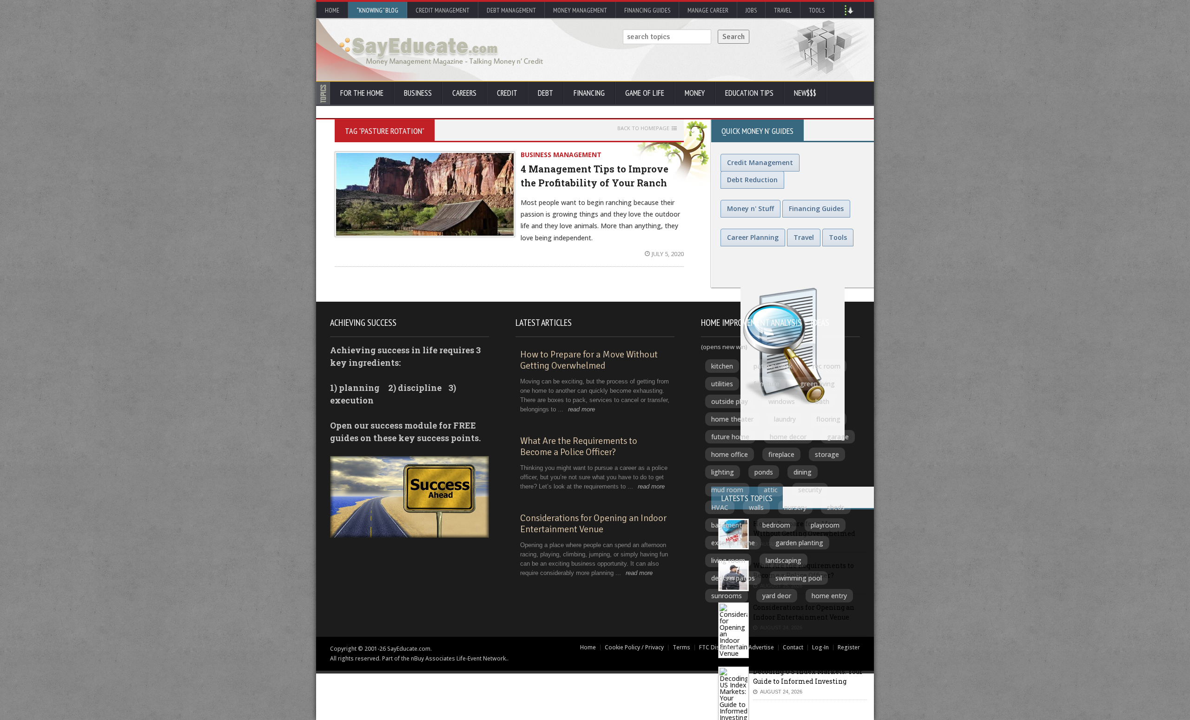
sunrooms (726, 595)
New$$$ (805, 93)
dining (802, 472)
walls (756, 507)
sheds (836, 507)
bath (822, 401)
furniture (767, 383)
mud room (727, 489)
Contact (793, 647)
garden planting (799, 542)
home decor (788, 436)
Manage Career (708, 10)
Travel (783, 10)
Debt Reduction (752, 179)
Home (332, 10)
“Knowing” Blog (377, 10)
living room (728, 560)
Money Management (580, 10)
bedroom (776, 525)
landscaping (783, 560)
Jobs (751, 10)
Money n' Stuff (750, 208)
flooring (828, 419)
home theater (732, 419)
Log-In (820, 647)
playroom (825, 525)
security (810, 489)
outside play (729, 401)
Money (695, 93)
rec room (826, 366)
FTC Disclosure (719, 647)
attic (771, 489)
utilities (722, 383)
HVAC (719, 507)
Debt (545, 93)
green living (817, 383)
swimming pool (798, 578)
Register (849, 647)
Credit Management (442, 10)
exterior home (733, 542)
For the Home (361, 93)
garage (838, 436)
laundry (785, 419)
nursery (795, 507)
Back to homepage (643, 128)
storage (827, 454)
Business (418, 93)
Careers (464, 93)
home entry (829, 595)
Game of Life (644, 93)
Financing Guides (647, 10)
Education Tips (749, 93)
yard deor (776, 595)
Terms (681, 647)
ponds (763, 472)
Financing (589, 93)
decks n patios (733, 578)
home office (729, 454)
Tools (817, 10)
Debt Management (511, 10)
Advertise (761, 647)
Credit (507, 93)
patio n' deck (773, 366)
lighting (722, 472)
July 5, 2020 (668, 254)
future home (730, 436)
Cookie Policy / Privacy (634, 647)
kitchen (722, 366)
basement (726, 525)
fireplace (781, 454)
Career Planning (753, 237)
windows (781, 401)
